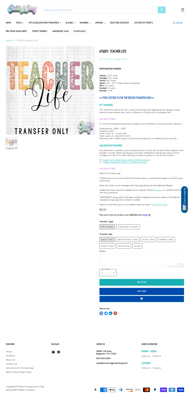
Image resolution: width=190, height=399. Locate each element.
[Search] (162, 10)
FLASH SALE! (80, 31)
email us (158, 190)
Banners (84, 22)
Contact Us (11, 363)
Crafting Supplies (119, 22)
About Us (10, 359)
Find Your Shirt (160, 204)
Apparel (99, 22)
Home (8, 22)
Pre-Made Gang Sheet (16, 31)
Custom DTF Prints (143, 22)
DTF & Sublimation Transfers (44, 22)
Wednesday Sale (60, 31)
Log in (178, 22)
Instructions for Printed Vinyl (19, 368)
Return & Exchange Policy (18, 372)
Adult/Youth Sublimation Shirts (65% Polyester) (126, 160)
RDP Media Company (23, 389)
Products (10, 355)
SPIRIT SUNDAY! (39, 31)
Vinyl (19, 22)
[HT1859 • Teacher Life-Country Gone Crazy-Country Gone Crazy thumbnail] (11, 143)
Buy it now (141, 291)
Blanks (70, 22)
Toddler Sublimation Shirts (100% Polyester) (124, 162)
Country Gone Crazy (115, 59)
